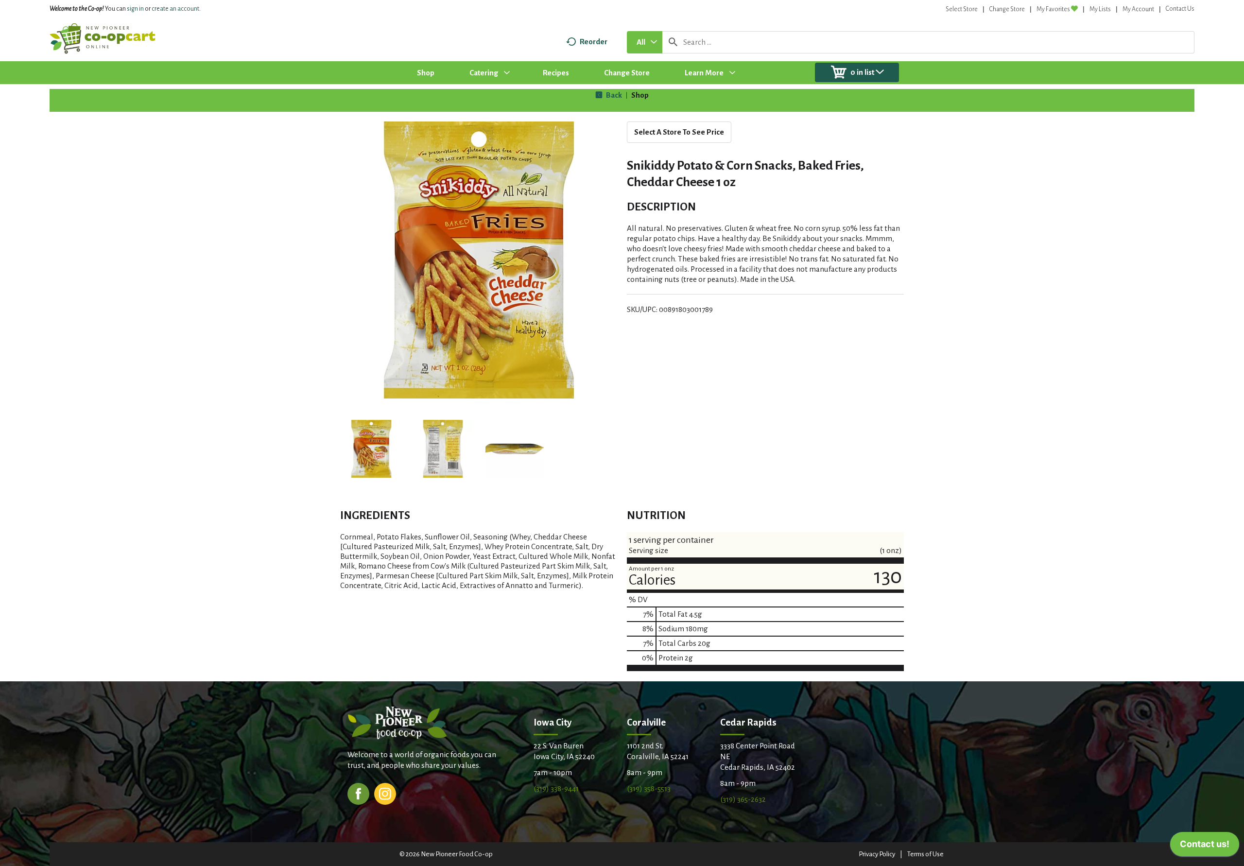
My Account (1138, 9)
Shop (640, 95)
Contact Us (1180, 8)
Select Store (962, 9)
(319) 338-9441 (556, 788)
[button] (371, 449)
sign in (135, 8)
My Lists (1100, 9)
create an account (175, 8)
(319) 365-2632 (743, 799)
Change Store (1007, 9)
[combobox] (644, 42)
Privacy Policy (877, 854)
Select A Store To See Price (679, 132)
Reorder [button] (593, 41)
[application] (1204, 846)
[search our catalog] (673, 42)
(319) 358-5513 (649, 788)
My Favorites (1053, 9)
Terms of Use (925, 854)
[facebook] (358, 793)
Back (613, 95)
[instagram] (385, 793)
